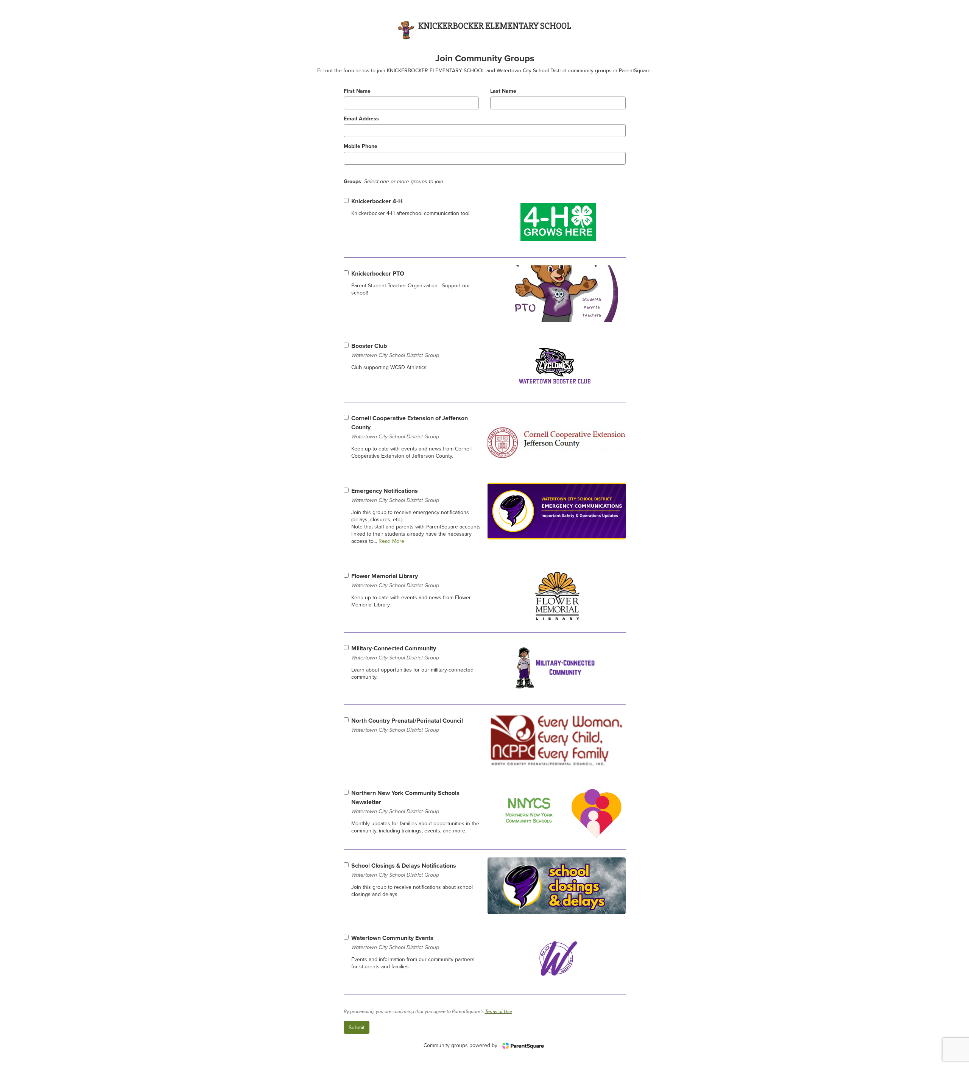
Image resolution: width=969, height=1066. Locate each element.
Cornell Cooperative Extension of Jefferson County (409, 427)
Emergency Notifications (395, 494)
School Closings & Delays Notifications (403, 869)
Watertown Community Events (395, 942)
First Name (357, 91)
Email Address (361, 118)
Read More (390, 541)
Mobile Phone (360, 146)
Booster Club (395, 349)
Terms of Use (498, 1012)
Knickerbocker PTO (377, 273)
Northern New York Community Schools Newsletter (405, 802)
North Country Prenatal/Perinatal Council (407, 724)
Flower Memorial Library (395, 580)
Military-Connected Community (395, 652)
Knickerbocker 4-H (377, 201)
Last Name (503, 91)
